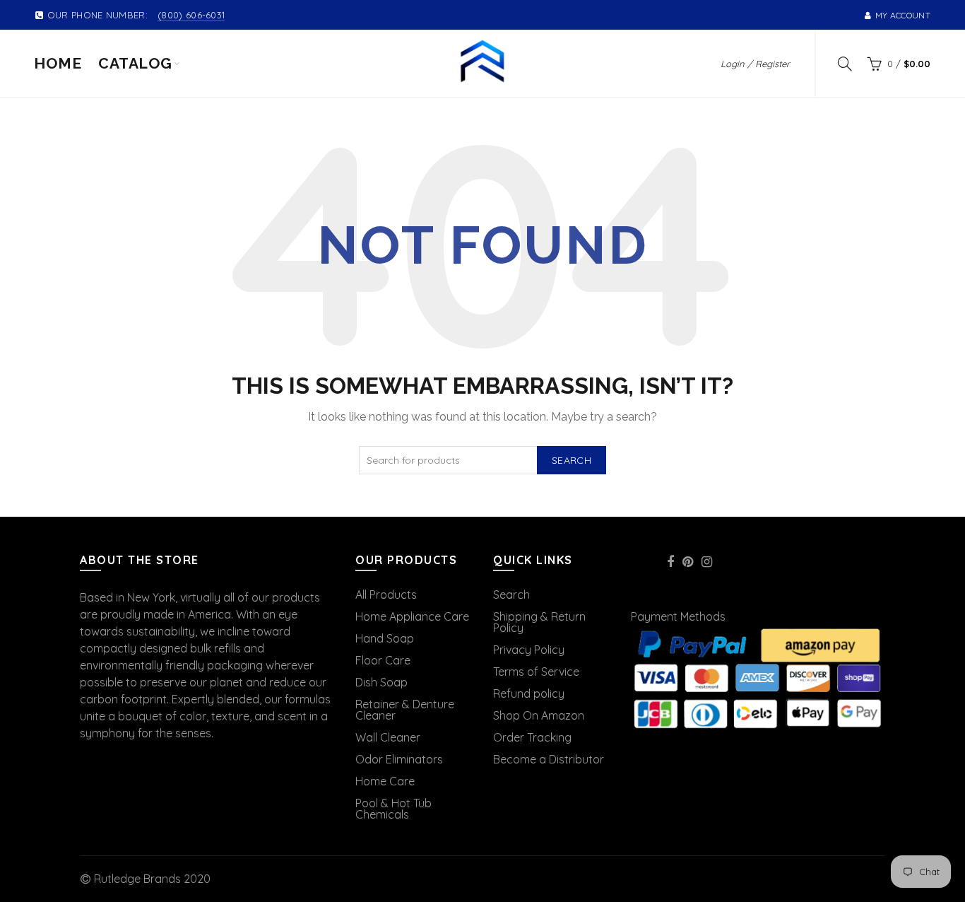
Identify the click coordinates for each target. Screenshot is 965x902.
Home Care (385, 781)
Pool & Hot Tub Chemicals (393, 808)
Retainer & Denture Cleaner (404, 709)
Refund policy (528, 693)
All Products (386, 594)
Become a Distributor (548, 759)
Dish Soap (381, 682)
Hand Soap (384, 638)
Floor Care (382, 660)
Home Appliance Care (412, 616)
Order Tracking (532, 737)
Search (571, 460)
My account (902, 15)
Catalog (135, 63)
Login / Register (755, 63)
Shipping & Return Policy (539, 622)
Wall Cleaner (387, 737)
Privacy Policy (528, 650)
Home (57, 63)
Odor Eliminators (399, 759)
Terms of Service (536, 671)
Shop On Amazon (538, 715)
